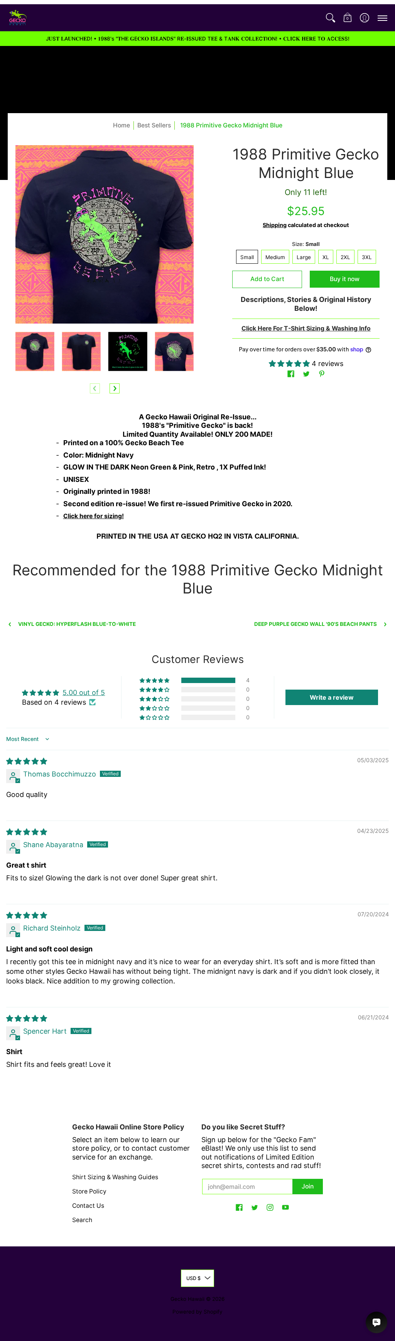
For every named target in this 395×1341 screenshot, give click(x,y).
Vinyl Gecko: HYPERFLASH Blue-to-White (77, 624)
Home (121, 125)
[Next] (114, 388)
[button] (347, 17)
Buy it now (345, 279)
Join (308, 1186)
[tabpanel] (197, 479)
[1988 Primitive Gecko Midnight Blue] (34, 351)
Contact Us (88, 1205)
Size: (306, 244)
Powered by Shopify (197, 1312)
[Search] (330, 17)
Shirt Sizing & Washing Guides (115, 1177)
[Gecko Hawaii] (17, 17)
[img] (26, 761)
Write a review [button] (332, 697)
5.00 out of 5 (83, 692)
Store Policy (89, 1191)
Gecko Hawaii (187, 1299)
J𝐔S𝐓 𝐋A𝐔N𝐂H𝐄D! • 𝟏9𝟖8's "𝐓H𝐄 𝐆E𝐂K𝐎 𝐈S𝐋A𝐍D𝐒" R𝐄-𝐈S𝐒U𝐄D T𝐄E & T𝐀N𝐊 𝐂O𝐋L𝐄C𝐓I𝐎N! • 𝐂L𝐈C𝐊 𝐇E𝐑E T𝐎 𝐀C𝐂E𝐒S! (197, 39)
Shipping (275, 225)
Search (82, 1220)
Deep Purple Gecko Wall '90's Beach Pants (315, 624)
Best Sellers (154, 125)
